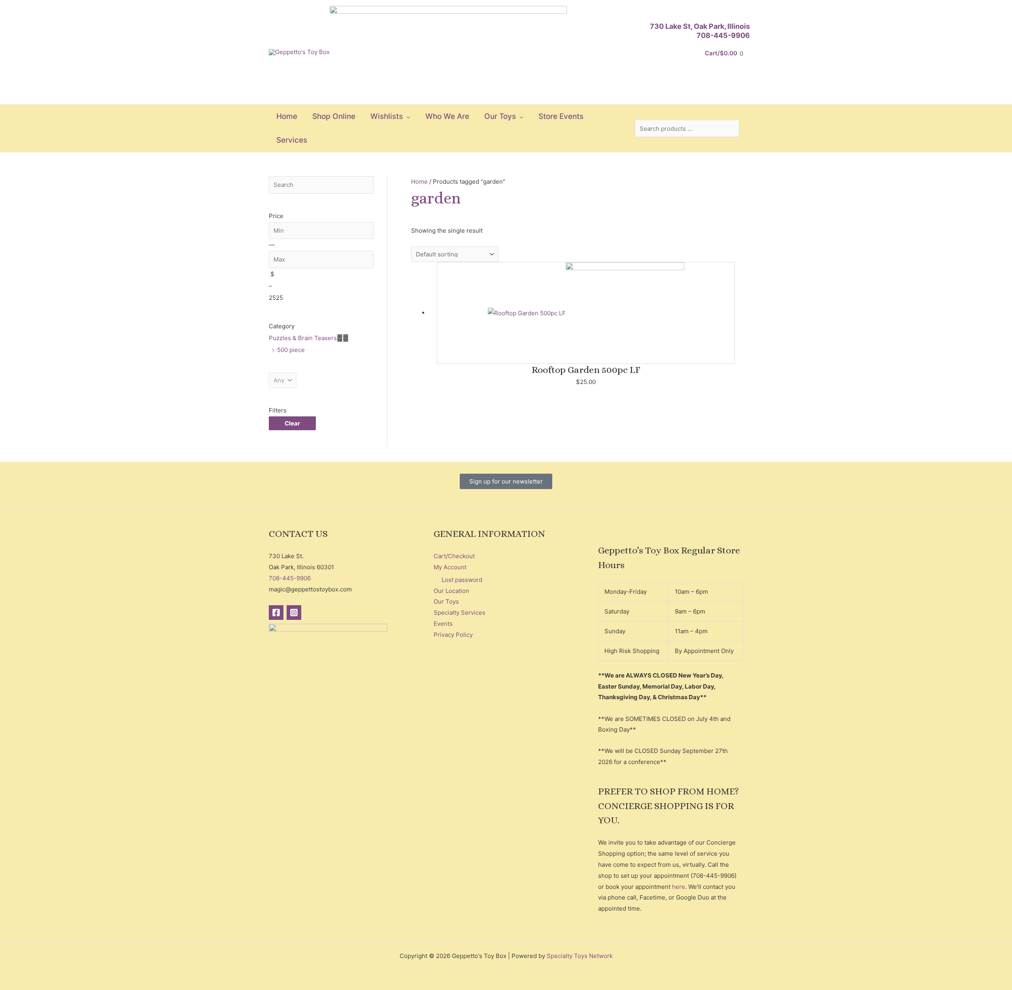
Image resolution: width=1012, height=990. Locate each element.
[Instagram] (294, 612)
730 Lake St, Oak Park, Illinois (700, 26)
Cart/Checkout (454, 556)
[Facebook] (276, 612)
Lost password (462, 579)
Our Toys (446, 601)
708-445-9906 (723, 35)
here (678, 886)
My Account (450, 567)
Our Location (451, 591)
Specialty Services (459, 612)
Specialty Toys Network (580, 956)
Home (419, 181)
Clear (292, 423)
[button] (406, 116)
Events (443, 623)
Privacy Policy (453, 634)
